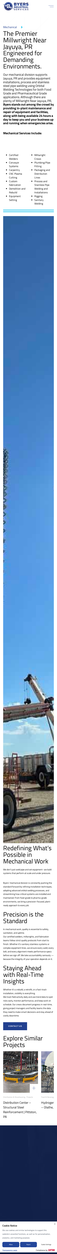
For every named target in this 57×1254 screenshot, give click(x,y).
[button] (51, 6)
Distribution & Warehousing (14, 1097)
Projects (29, 1097)
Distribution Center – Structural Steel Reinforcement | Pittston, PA (20, 1109)
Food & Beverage (48, 1097)
